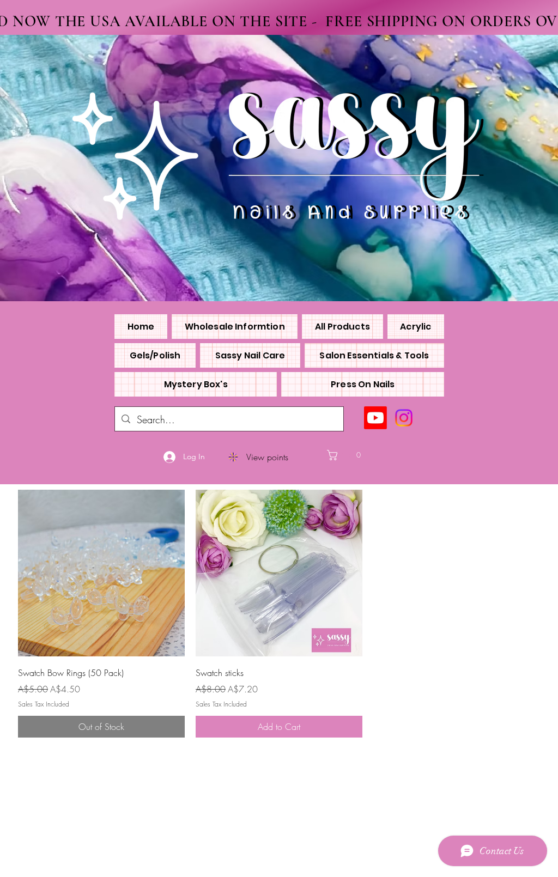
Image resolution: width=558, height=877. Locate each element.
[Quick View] (101, 573)
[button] (352, 455)
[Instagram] (403, 417)
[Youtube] (375, 417)
